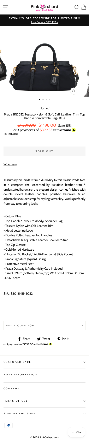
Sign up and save (19, 413)
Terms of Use (16, 400)
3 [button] (47, 100)
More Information (20, 374)
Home (44, 108)
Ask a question (20, 325)
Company (12, 388)
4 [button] (50, 100)
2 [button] (43, 100)
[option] (44, 20)
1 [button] (40, 100)
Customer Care (17, 361)
